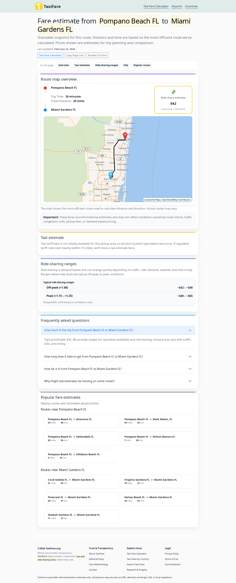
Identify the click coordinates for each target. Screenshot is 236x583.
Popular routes (142, 65)
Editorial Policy (96, 559)
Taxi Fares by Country (138, 559)
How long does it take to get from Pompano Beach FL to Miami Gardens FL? (93, 356)
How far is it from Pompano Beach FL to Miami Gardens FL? (83, 369)
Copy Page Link (75, 55)
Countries (191, 6)
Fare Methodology (98, 564)
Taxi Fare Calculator (156, 6)
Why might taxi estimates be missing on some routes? (79, 381)
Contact (93, 569)
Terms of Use (171, 559)
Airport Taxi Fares (136, 564)
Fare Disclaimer (172, 564)
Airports (177, 6)
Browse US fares (97, 55)
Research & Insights (137, 569)
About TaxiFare (96, 553)
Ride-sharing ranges (106, 65)
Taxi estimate (82, 65)
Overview (63, 65)
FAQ (126, 65)
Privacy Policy (172, 553)
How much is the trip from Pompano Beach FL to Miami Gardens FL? (88, 330)
